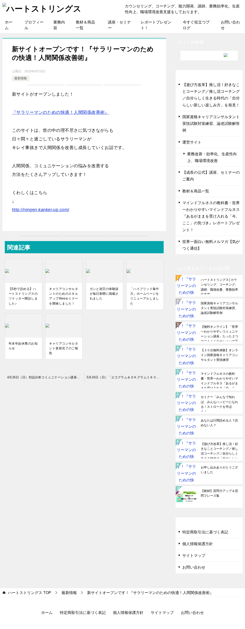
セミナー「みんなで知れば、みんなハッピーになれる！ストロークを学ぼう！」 (219, 403)
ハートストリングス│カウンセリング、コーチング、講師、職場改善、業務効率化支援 (219, 286)
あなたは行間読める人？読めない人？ (219, 423)
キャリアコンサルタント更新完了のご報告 (63, 348)
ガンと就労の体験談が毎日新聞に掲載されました (104, 293)
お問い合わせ (230, 25)
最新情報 (20, 78)
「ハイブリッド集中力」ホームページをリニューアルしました (144, 296)
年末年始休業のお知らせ (23, 346)
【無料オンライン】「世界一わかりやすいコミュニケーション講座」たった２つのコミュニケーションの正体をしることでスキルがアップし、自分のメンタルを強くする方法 (219, 333)
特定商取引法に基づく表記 (205, 532)
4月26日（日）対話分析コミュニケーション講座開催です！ (45, 377)
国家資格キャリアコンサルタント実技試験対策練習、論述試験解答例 (211, 123)
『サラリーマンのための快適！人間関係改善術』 (60, 112)
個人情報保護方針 (197, 544)
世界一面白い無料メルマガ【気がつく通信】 (211, 245)
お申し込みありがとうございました (219, 470)
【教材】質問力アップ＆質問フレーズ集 (219, 493)
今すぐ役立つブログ (196, 25)
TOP (29, 593)
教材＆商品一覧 (85, 25)
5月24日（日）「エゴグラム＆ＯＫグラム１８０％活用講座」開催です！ (126, 377)
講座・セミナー (119, 25)
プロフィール (34, 25)
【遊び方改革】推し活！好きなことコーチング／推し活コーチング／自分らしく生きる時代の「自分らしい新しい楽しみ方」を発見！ (211, 95)
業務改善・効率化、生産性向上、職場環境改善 (212, 157)
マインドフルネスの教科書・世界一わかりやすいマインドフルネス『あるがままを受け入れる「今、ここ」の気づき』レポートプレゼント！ (211, 216)
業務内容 (59, 25)
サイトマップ (193, 556)
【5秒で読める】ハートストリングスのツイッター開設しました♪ (23, 296)
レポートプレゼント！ (156, 25)
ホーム (8, 25)
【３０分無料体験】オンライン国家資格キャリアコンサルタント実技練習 (219, 355)
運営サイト (191, 142)
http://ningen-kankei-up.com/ (40, 209)
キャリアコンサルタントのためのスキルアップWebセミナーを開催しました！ (63, 296)
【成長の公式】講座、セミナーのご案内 (211, 175)
